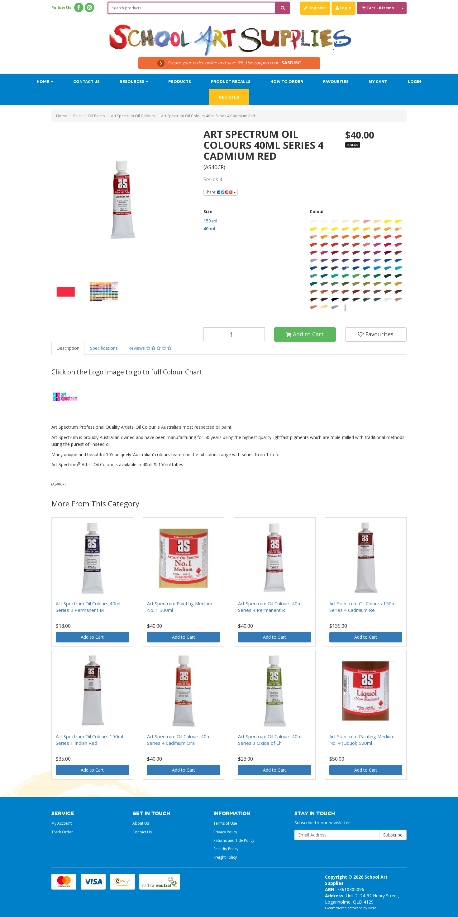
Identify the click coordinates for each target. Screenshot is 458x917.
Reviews (137, 348)
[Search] (283, 8)
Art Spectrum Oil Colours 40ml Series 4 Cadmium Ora (179, 739)
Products (179, 81)
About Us (140, 823)
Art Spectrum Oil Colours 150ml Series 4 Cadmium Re (363, 606)
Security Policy (225, 848)
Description (67, 348)
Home (43, 81)
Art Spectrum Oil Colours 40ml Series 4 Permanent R (270, 606)
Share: (211, 192)
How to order (286, 81)
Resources (132, 81)
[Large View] (65, 291)
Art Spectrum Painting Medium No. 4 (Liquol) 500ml (361, 739)
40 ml (209, 229)
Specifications (104, 348)
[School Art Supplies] (229, 36)
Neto (372, 907)
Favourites (336, 81)
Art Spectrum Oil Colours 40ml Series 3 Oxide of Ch (270, 739)
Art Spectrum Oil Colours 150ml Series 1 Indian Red (89, 739)
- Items (380, 8)
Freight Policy (225, 857)
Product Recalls (230, 81)
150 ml (210, 221)
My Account (61, 823)
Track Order (62, 832)
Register (317, 8)
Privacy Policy (225, 832)
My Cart (378, 81)
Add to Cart (307, 334)
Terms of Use (225, 823)
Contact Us (86, 81)
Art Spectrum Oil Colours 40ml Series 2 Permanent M (88, 606)
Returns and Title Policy (233, 840)
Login (345, 8)
